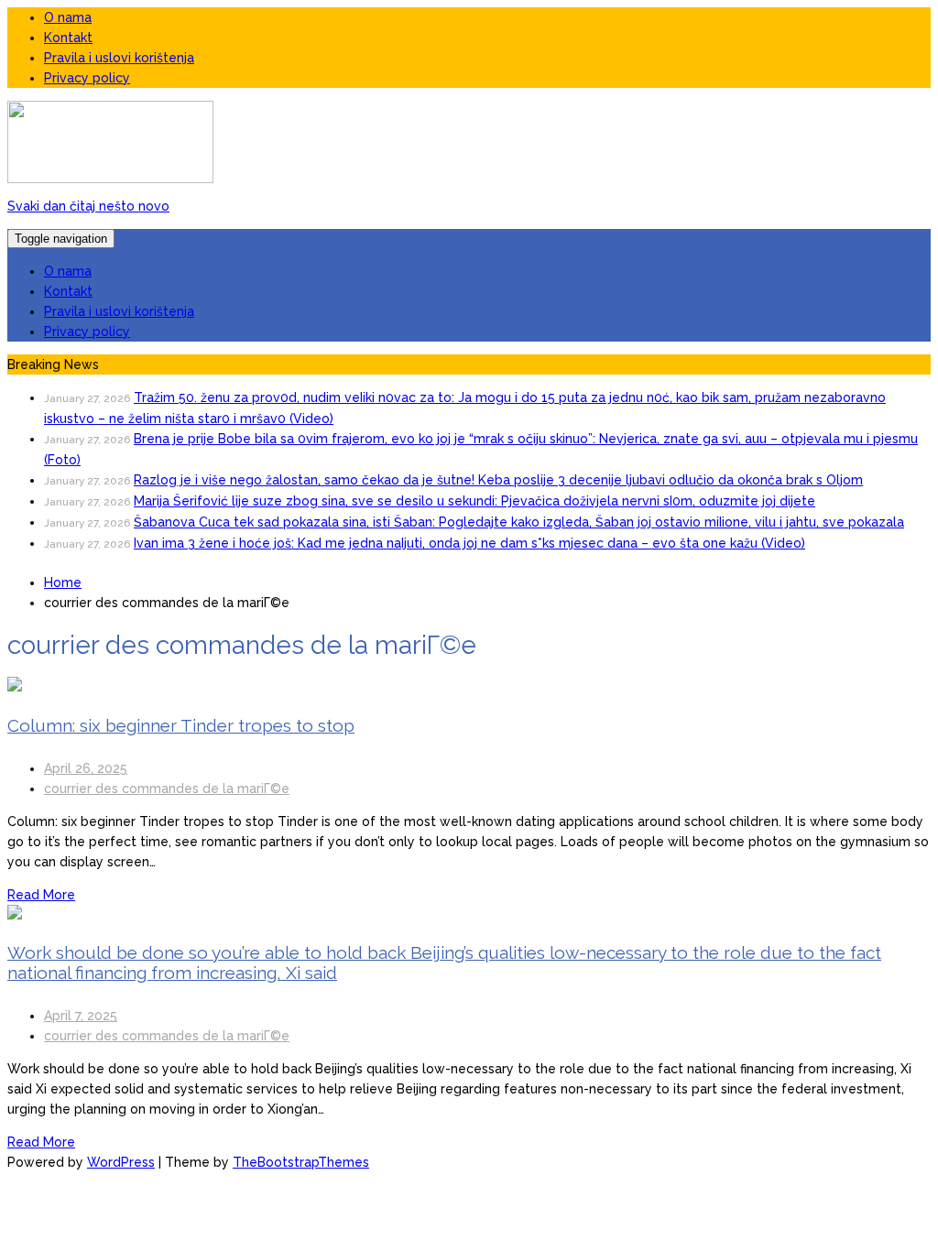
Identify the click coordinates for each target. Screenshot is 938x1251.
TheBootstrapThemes (301, 1162)
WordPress (121, 1162)
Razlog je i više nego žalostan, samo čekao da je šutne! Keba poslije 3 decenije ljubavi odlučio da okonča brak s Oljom (498, 480)
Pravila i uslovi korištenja (119, 57)
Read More (41, 894)
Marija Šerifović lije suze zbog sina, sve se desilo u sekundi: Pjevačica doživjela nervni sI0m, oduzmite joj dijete (474, 501)
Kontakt (68, 37)
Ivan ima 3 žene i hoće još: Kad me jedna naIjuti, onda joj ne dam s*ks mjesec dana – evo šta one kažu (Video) (469, 543)
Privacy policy (87, 78)
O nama (68, 17)
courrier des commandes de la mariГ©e (166, 788)
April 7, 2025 (80, 1015)
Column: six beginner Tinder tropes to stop (180, 725)
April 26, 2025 (85, 768)
